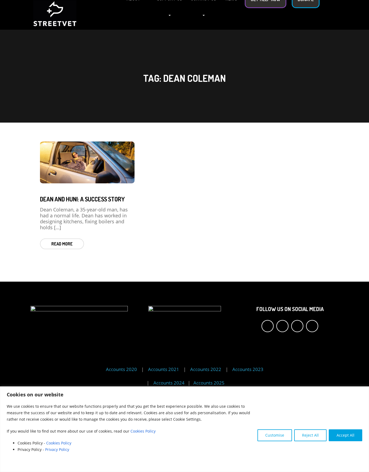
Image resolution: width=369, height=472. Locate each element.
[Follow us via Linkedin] (312, 326)
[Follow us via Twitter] (282, 326)
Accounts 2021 (163, 369)
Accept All (345, 435)
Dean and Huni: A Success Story (82, 199)
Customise (274, 435)
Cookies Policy (143, 431)
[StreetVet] (54, 14)
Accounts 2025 (208, 383)
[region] (184, 429)
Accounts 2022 (205, 369)
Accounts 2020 (121, 369)
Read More (62, 244)
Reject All (310, 435)
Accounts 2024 (169, 383)
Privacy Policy (57, 449)
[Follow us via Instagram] (297, 326)
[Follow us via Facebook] (267, 326)
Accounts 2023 (247, 369)
